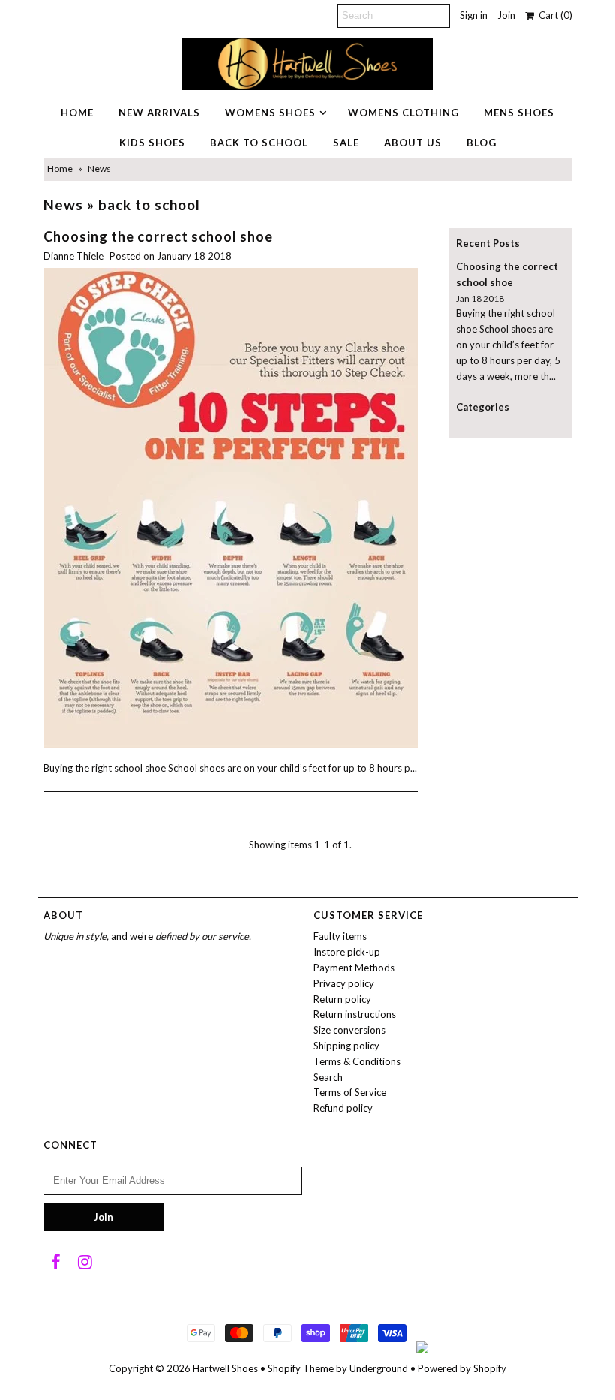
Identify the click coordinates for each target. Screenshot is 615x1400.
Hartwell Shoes (225, 1368)
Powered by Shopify (462, 1368)
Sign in (474, 15)
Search (328, 1077)
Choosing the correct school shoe (158, 236)
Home (60, 168)
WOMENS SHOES (270, 113)
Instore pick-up (347, 952)
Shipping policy (347, 1046)
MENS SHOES (519, 113)
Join (506, 15)
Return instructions (355, 1014)
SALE (346, 143)
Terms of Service (350, 1092)
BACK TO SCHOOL (259, 143)
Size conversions (350, 1030)
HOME (77, 113)
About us (413, 143)
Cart (553, 15)
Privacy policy (344, 983)
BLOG (481, 143)
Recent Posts (488, 243)
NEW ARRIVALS (159, 113)
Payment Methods (354, 968)
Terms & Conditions (357, 1061)
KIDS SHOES (152, 143)
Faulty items (340, 936)
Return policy (342, 999)
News (63, 204)
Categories (482, 407)
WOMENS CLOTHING (403, 113)
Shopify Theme (301, 1368)
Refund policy (343, 1108)
